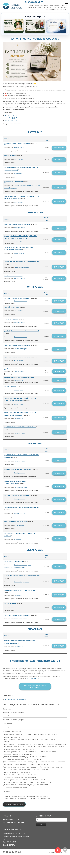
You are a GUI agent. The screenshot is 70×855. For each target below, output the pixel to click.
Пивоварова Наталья (20, 301)
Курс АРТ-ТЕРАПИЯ (10, 386)
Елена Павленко (19, 525)
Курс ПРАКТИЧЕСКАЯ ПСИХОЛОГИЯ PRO (17, 144)
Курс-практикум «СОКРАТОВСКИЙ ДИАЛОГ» (19, 377)
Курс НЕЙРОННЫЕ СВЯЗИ (12, 307)
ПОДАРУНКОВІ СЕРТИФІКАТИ (15, 699)
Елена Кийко (18, 173)
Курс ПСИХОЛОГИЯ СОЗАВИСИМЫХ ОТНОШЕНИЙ (20, 427)
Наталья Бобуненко (20, 278)
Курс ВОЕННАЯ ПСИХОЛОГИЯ (13, 182)
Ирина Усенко (18, 380)
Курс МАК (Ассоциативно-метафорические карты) (21, 331)
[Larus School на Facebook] (29, 2)
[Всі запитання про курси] (32, 2)
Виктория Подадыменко (21, 268)
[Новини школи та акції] (35, 2)
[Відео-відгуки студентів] (42, 2)
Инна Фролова (18, 159)
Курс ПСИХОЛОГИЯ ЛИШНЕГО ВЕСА (15, 521)
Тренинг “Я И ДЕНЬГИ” (11, 319)
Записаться (59, 148)
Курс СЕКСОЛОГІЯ (9, 845)
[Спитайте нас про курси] (39, 2)
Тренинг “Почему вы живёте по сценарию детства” (21, 261)
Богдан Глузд (18, 241)
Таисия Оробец (19, 253)
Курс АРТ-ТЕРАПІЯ (9, 842)
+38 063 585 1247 (11, 120)
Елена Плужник (18, 360)
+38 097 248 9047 (11, 118)
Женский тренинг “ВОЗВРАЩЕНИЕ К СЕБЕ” (18, 469)
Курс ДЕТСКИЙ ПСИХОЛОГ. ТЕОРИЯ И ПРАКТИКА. (20, 590)
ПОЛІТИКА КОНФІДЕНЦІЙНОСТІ (15, 822)
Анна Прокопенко (19, 147)
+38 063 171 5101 (11, 116)
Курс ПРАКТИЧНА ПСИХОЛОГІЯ (14, 833)
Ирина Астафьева (19, 513)
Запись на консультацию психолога (35, 686)
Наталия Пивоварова (20, 349)
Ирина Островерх (19, 433)
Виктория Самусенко (20, 337)
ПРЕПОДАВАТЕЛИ (32, 678)
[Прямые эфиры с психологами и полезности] (26, 2)
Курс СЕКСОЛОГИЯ (10, 155)
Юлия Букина (18, 539)
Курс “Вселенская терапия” (13, 276)
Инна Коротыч (18, 390)
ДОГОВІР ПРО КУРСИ (11, 819)
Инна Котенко (18, 202)
